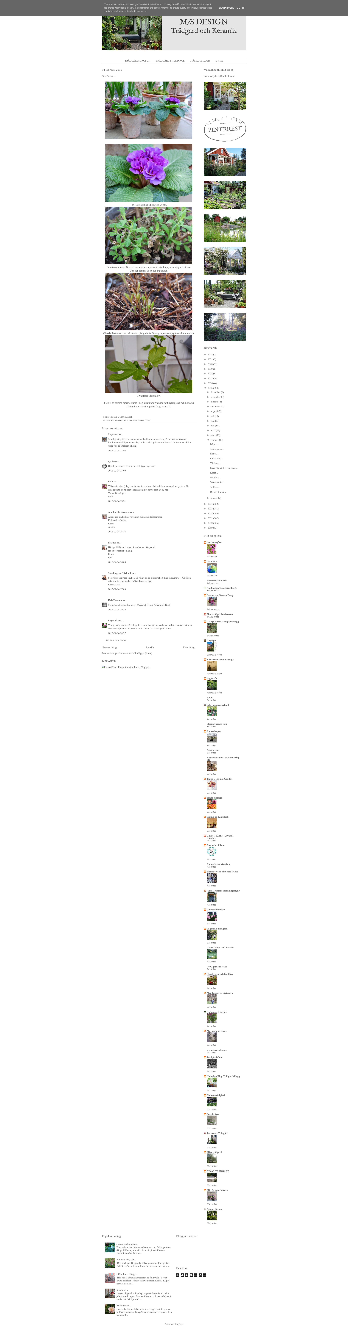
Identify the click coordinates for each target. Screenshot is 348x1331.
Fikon (129, 420)
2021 (210, 359)
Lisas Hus (212, 561)
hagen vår (113, 620)
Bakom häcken (214, 1209)
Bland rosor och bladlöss (220, 974)
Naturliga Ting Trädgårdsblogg (223, 1076)
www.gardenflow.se (217, 966)
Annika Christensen (118, 512)
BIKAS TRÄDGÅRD (218, 1171)
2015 (210, 388)
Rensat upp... (216, 458)
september (216, 406)
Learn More (226, 7)
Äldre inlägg (189, 647)
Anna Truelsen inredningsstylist (223, 890)
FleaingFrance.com (217, 723)
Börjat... (214, 444)
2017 (210, 378)
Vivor (147, 420)
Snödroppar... (216, 449)
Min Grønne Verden (217, 1190)
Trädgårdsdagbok (137, 60)
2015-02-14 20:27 (117, 633)
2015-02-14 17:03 (117, 589)
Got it (240, 7)
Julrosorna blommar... (127, 1244)
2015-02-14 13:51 (117, 501)
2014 (210, 504)
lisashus (112, 542)
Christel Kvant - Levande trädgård (220, 836)
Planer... (214, 453)
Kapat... (214, 472)
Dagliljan (211, 640)
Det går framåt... (218, 492)
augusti (214, 411)
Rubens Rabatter (216, 909)
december (216, 392)
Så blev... (214, 487)
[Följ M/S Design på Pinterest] (225, 142)
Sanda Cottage (214, 797)
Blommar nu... (123, 1305)
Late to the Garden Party (220, 595)
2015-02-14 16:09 (117, 562)
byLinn (112, 461)
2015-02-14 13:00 (117, 470)
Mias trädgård (214, 1152)
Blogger (179, 1324)
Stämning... (122, 1290)
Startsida (150, 647)
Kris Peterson (115, 600)
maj (213, 425)
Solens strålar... (217, 482)
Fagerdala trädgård (217, 928)
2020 (210, 364)
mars (213, 435)
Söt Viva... (215, 477)
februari (215, 440)
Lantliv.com (213, 750)
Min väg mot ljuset (217, 1031)
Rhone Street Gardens (218, 864)
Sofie (110, 481)
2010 (210, 523)
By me (219, 60)
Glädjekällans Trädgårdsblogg (223, 621)
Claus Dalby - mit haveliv (220, 947)
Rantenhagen (214, 731)
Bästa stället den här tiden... (224, 468)
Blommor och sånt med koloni (222, 871)
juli (213, 416)
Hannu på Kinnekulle (218, 816)
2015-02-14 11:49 (117, 450)
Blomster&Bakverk (217, 580)
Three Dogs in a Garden (219, 778)
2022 (210, 354)
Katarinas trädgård (217, 1012)
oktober (215, 401)
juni (213, 420)
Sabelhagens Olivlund (119, 573)
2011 (210, 518)
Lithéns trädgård (216, 1095)
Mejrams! (113, 434)
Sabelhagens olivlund (218, 705)
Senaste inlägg (110, 647)
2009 (210, 527)
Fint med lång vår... (126, 1259)
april (213, 430)
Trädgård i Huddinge (170, 60)
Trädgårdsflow (214, 1057)
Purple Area (213, 1114)
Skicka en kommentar (116, 640)
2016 (210, 383)
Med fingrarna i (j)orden (220, 993)
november (216, 397)
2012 (210, 513)
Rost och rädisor (215, 845)
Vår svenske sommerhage (220, 659)
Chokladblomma (118, 420)
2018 (210, 373)
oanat (210, 697)
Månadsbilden (200, 60)
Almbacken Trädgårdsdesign (222, 587)
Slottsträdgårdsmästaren (220, 614)
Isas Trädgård (214, 542)
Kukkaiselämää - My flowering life (223, 758)
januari (214, 498)
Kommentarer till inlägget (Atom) (135, 653)
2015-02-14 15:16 (117, 531)
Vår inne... (215, 463)
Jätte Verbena (138, 420)
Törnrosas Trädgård (217, 1133)
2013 (210, 508)
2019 (210, 368)
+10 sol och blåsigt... (126, 1274)
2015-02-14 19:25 (117, 609)
